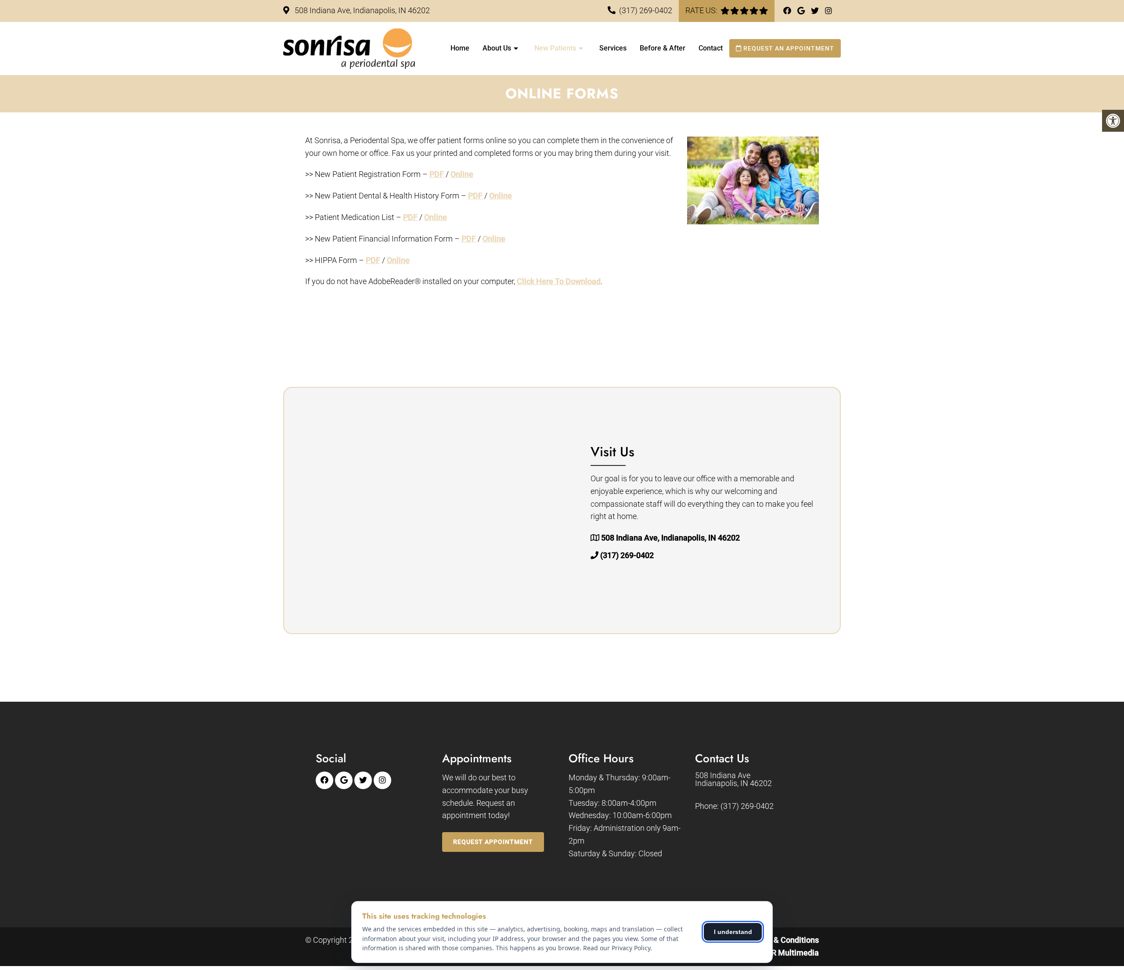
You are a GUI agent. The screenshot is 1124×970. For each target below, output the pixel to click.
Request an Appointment (788, 48)
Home (459, 48)
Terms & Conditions (784, 940)
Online (461, 174)
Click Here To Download (559, 281)
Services (613, 48)
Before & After (662, 48)
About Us (497, 48)
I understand (733, 931)
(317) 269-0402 (645, 10)
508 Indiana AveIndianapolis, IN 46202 (733, 779)
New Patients (555, 48)
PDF (436, 174)
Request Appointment (493, 841)
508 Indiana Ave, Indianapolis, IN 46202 (361, 10)
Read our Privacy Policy (616, 948)
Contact (711, 48)
